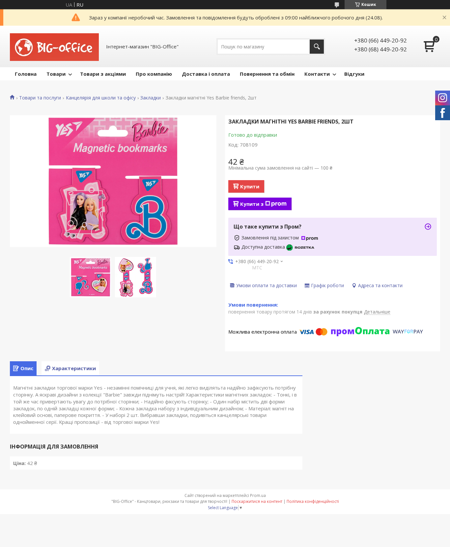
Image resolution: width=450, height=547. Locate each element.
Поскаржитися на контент (257, 501)
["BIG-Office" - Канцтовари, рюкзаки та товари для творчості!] (54, 46)
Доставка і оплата (206, 73)
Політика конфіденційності (313, 501)
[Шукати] (317, 47)
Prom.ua (258, 495)
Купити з (252, 204)
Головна (26, 73)
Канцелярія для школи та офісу (101, 98)
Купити (249, 186)
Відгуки (354, 73)
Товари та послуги (40, 98)
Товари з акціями (103, 73)
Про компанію (154, 73)
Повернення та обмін (267, 73)
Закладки (150, 98)
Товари (56, 73)
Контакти (317, 73)
